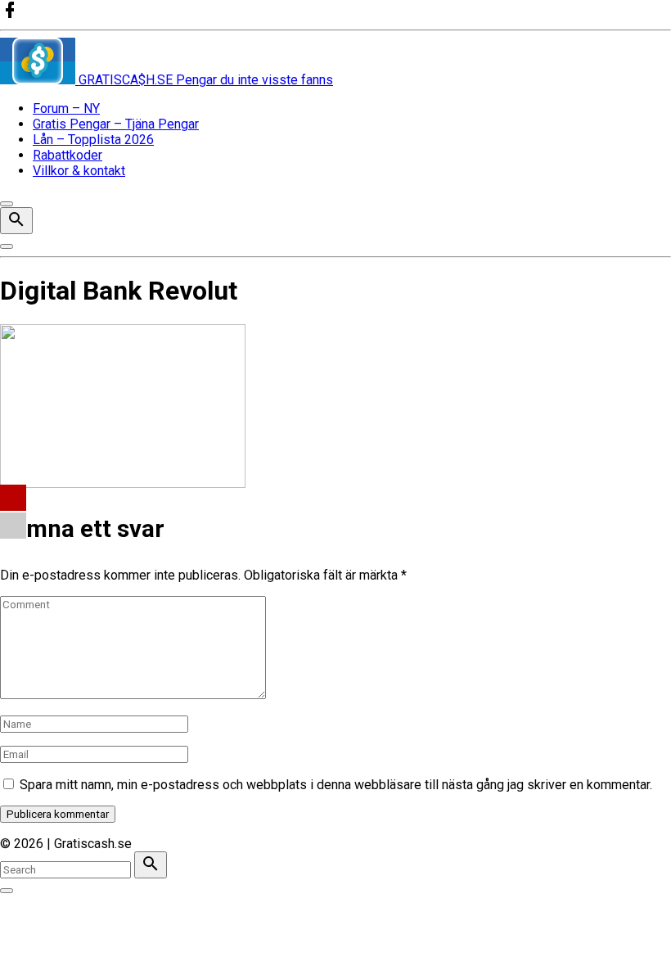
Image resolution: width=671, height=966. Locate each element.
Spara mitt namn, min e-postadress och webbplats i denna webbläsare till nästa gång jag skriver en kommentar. (336, 784)
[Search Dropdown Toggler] (16, 220)
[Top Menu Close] (6, 203)
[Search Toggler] (6, 890)
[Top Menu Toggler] (6, 246)
